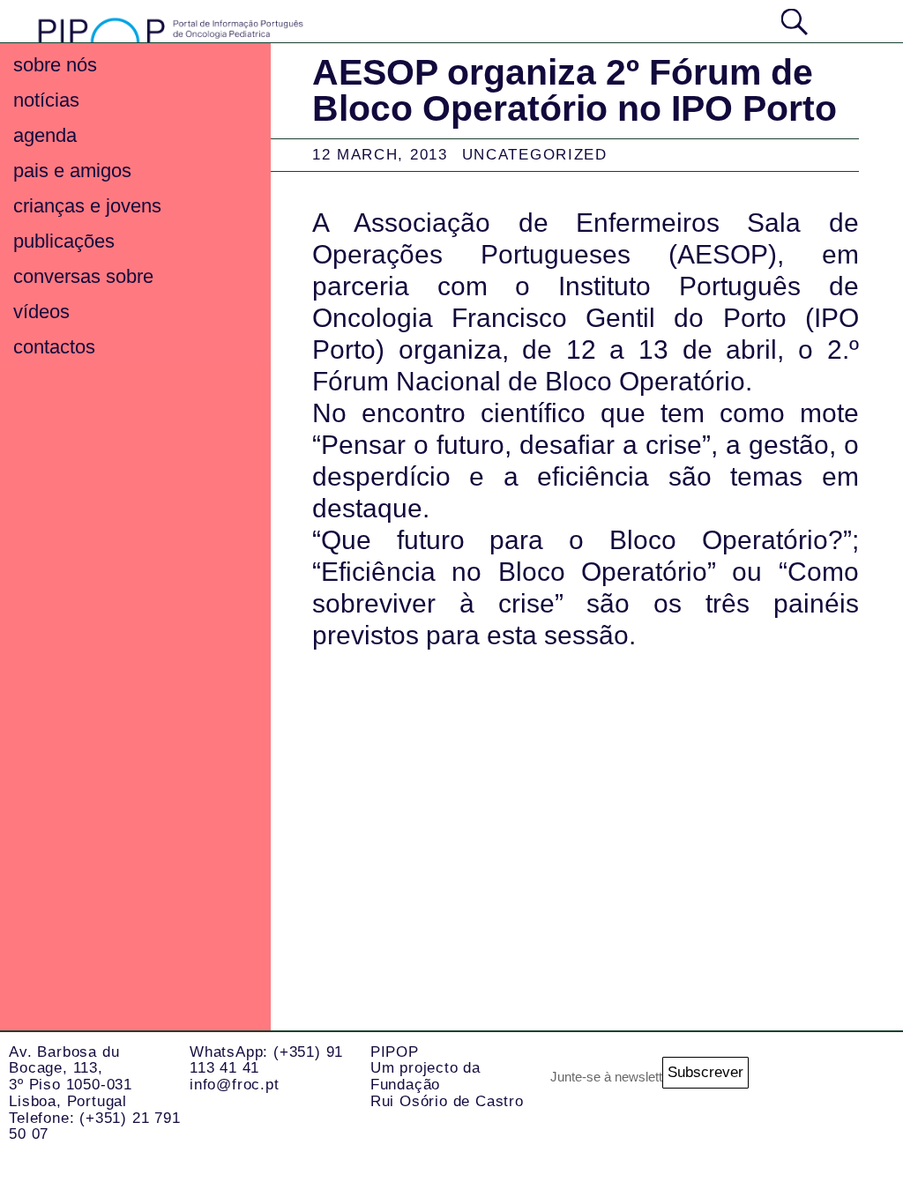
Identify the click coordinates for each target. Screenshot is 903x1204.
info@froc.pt (235, 1084)
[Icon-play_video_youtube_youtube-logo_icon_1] (859, 1150)
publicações (64, 241)
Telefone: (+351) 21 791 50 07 (94, 1126)
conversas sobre (83, 276)
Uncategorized (535, 154)
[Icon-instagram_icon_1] (788, 1079)
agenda (45, 135)
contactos (54, 347)
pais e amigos (72, 171)
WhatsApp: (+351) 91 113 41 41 (266, 1060)
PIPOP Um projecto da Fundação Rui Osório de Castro (447, 1077)
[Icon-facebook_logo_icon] (788, 1150)
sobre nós (55, 65)
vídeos (41, 312)
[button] (845, 20)
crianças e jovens (87, 206)
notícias (46, 100)
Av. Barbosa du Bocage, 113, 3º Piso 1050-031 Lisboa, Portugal (70, 1077)
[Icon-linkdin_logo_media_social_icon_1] (859, 1079)
